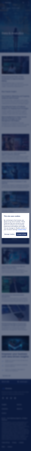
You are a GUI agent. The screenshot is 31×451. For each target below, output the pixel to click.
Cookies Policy (22, 229)
